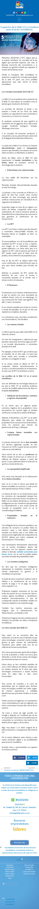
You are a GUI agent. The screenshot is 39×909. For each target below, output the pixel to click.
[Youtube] (22, 13)
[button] (19, 19)
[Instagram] (19, 13)
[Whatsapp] (25, 13)
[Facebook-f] (17, 13)
